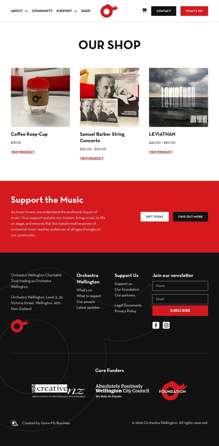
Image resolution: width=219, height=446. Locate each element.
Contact (164, 11)
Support (64, 11)
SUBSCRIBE (180, 311)
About (16, 11)
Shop (85, 11)
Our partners (125, 295)
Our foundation (127, 289)
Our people (86, 302)
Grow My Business (55, 423)
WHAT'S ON (194, 11)
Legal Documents (128, 305)
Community (42, 11)
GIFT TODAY (154, 216)
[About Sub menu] (26, 11)
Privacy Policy (125, 311)
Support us (123, 284)
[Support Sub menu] (75, 11)
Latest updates (88, 307)
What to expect (89, 296)
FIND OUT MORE (190, 216)
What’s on (84, 290)
